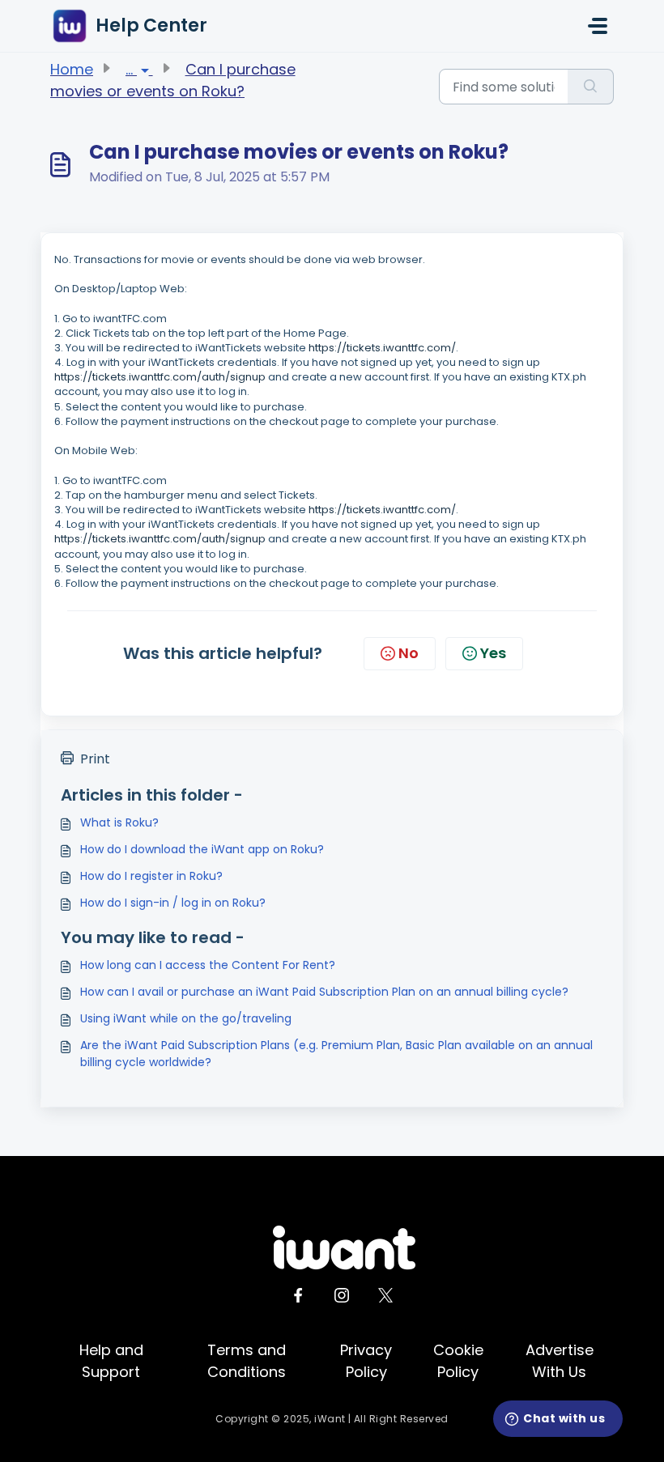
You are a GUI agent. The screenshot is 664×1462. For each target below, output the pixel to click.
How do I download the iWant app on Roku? (202, 849)
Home (71, 69)
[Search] (591, 86)
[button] (558, 1418)
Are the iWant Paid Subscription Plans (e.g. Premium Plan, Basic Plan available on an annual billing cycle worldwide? (336, 1053)
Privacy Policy (366, 1361)
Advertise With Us (560, 1361)
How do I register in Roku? (151, 876)
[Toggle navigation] (597, 25)
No (408, 653)
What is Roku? (119, 822)
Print (95, 759)
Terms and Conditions (246, 1361)
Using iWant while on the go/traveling (186, 1018)
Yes (493, 653)
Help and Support (111, 1361)
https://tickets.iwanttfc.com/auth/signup (160, 377)
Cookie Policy (458, 1361)
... (131, 69)
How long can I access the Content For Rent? (207, 965)
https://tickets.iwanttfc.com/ (382, 347)
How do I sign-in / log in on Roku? (173, 903)
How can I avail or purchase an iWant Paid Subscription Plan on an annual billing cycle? (324, 992)
